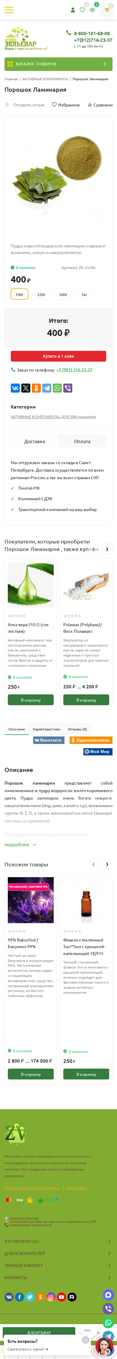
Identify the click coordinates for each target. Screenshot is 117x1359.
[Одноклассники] (36, 388)
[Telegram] (46, 388)
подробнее (17, 844)
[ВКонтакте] (15, 388)
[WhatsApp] (57, 388)
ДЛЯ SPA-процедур (78, 416)
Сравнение (104, 104)
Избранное (69, 104)
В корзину (31, 699)
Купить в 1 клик (58, 356)
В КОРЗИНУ (39, 1332)
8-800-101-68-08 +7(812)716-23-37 (93, 36)
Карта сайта (77, 1187)
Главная (11, 79)
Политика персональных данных (32, 1187)
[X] (25, 388)
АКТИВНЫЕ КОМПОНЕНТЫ (45, 79)
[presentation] (93, 548)
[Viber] (67, 388)
